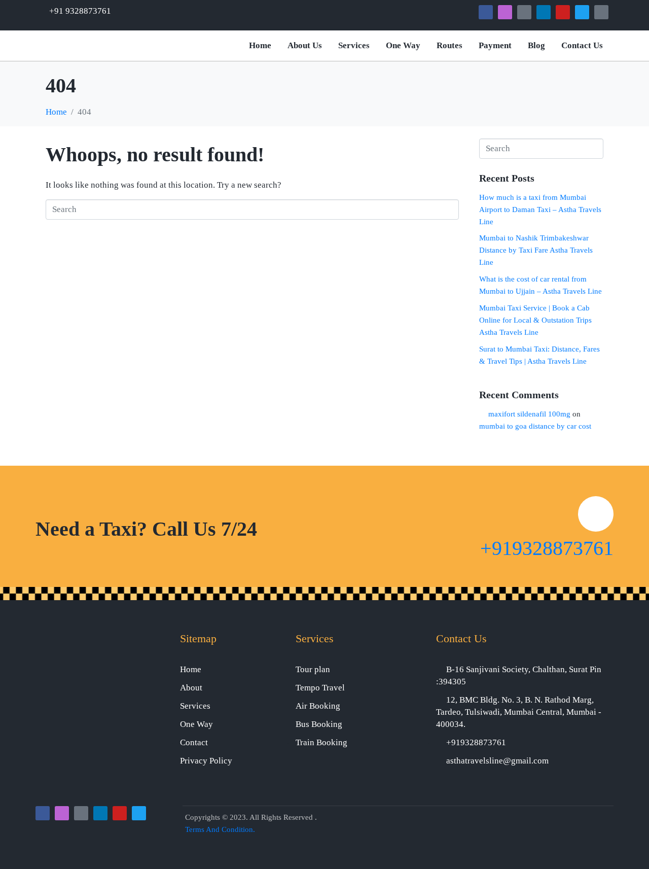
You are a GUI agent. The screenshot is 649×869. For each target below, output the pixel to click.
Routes (449, 45)
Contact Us (582, 45)
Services (354, 45)
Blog (536, 45)
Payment (495, 45)
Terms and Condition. (220, 829)
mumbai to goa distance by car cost (535, 426)
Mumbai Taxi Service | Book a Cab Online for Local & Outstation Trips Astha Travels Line (535, 320)
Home (260, 45)
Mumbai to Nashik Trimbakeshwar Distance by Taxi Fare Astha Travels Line (536, 250)
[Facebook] (486, 12)
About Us (304, 45)
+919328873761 (547, 548)
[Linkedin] (543, 12)
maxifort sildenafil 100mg (529, 414)
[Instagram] (505, 12)
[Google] (524, 12)
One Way (403, 45)
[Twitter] (582, 12)
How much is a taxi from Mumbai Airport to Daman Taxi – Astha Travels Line (540, 209)
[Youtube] (563, 12)
